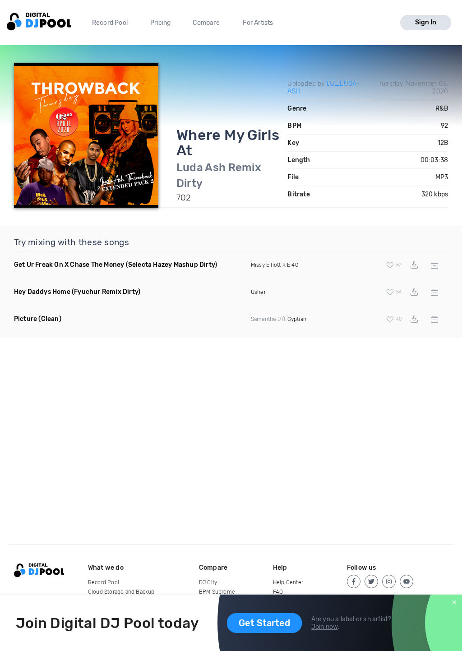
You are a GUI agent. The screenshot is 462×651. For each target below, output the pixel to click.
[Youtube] (406, 581)
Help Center (288, 582)
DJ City (208, 582)
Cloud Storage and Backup (121, 592)
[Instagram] (389, 581)
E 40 (292, 265)
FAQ (278, 592)
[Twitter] (371, 581)
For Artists (258, 23)
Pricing (160, 23)
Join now (324, 627)
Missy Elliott (266, 265)
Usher (258, 292)
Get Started (264, 623)
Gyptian (296, 319)
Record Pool (110, 23)
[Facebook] (353, 581)
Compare (206, 23)
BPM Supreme (217, 592)
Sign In (425, 22)
